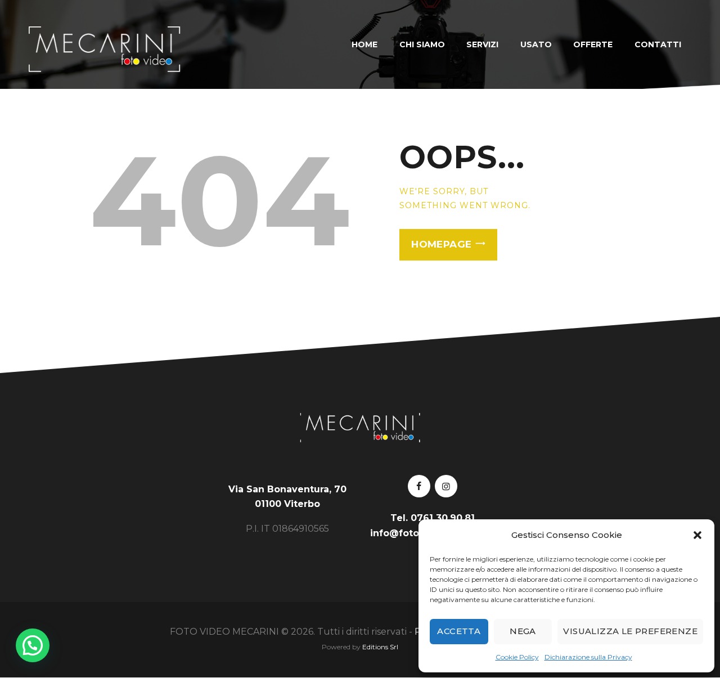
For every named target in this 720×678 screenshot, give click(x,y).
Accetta (458, 631)
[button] (697, 535)
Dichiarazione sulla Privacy (588, 657)
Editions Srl (380, 647)
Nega (523, 631)
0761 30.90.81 (443, 518)
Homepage (441, 244)
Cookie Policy (517, 657)
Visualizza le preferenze (630, 631)
